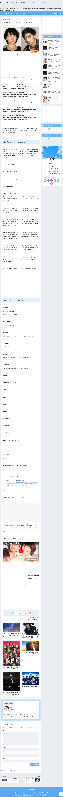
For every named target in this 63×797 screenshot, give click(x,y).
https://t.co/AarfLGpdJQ (19, 482)
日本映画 (37, 617)
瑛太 (33, 619)
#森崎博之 (30, 483)
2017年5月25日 (25, 485)
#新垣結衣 (26, 482)
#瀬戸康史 (18, 483)
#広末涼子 (32, 482)
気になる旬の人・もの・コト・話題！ (14, 13)
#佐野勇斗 (14, 483)
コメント (5, 730)
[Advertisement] (21, 64)
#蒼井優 (26, 483)
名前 (4, 747)
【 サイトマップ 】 (45, 13)
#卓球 (36, 483)
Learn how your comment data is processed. (30, 770)
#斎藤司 (33, 483)
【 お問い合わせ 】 (56, 13)
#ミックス (12, 480)
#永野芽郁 (22, 483)
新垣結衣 (37, 619)
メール (5, 753)
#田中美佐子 (9, 483)
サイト (4, 758)
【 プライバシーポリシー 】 (31, 792)
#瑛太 (29, 482)
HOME (32, 789)
